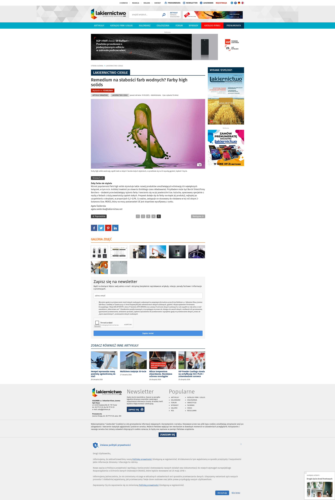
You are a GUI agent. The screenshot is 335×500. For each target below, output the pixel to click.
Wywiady (193, 25)
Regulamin (191, 411)
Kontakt (157, 3)
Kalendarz (144, 25)
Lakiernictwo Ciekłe (114, 66)
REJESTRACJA (221, 3)
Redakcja (135, 3)
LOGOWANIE (208, 3)
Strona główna (97, 66)
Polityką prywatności (149, 485)
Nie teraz (236, 492)
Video (189, 408)
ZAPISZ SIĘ (133, 409)
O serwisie (124, 3)
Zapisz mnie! (148, 333)
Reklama (147, 3)
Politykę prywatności (142, 459)
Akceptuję (222, 493)
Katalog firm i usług (121, 25)
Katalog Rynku (212, 25)
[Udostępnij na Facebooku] (94, 228)
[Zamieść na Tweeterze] (101, 228)
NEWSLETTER (191, 3)
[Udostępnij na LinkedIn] (115, 228)
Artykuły (99, 25)
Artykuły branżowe (100, 95)
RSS (172, 411)
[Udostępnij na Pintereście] (108, 228)
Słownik (190, 405)
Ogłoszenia (163, 25)
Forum (179, 25)
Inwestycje (191, 403)
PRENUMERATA (174, 3)
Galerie (174, 408)
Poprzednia (99, 216)
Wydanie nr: (103, 90)
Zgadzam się (168, 435)
